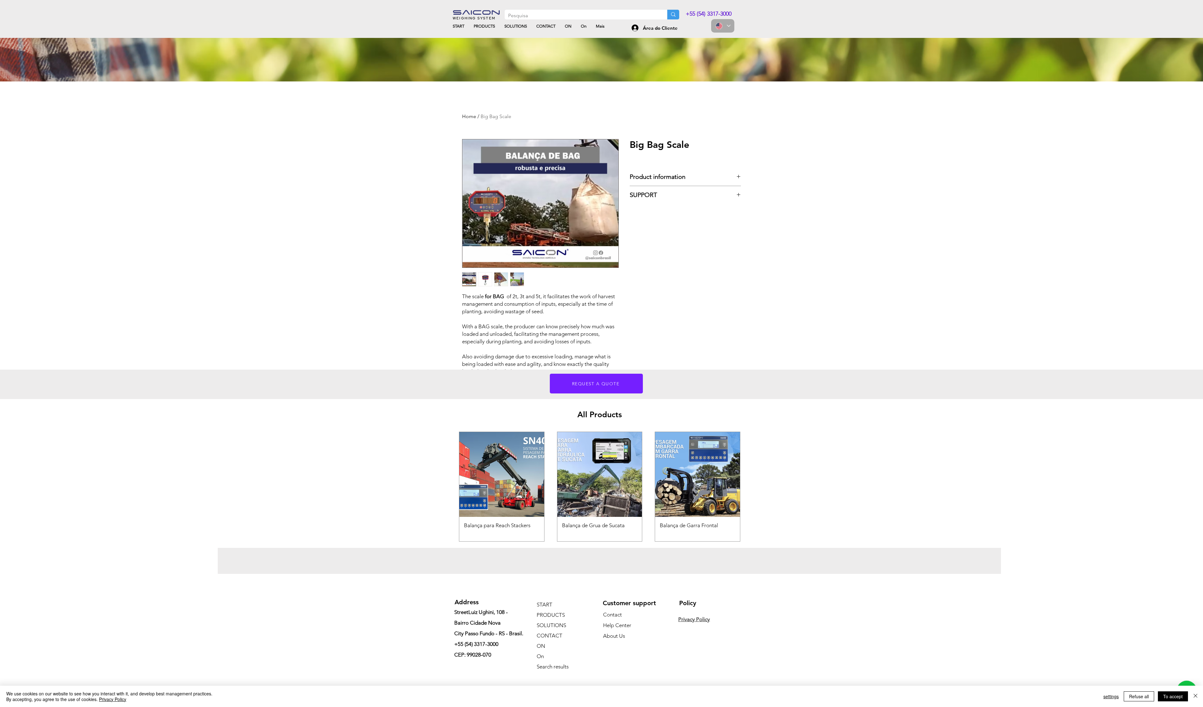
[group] (599, 486)
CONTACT (549, 635)
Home (469, 116)
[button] (596, 383)
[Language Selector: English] (722, 26)
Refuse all (1139, 696)
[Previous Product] (450, 487)
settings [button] (1111, 696)
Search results (553, 666)
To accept (1173, 696)
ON (541, 646)
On (540, 656)
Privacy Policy (112, 699)
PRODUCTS (551, 615)
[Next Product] (749, 487)
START (544, 604)
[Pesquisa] (673, 14)
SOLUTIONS (551, 625)
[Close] (1195, 696)
